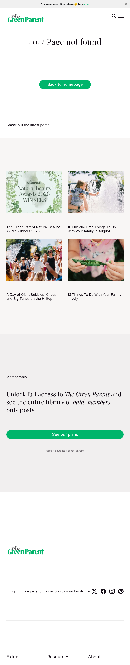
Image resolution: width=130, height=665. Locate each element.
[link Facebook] (103, 593)
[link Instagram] (112, 593)
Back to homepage (65, 84)
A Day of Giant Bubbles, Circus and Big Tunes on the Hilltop (31, 296)
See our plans (65, 434)
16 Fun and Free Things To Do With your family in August (92, 229)
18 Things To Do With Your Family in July (94, 296)
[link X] (94, 593)
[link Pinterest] (121, 593)
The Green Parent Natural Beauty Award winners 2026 (33, 229)
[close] (126, 4)
